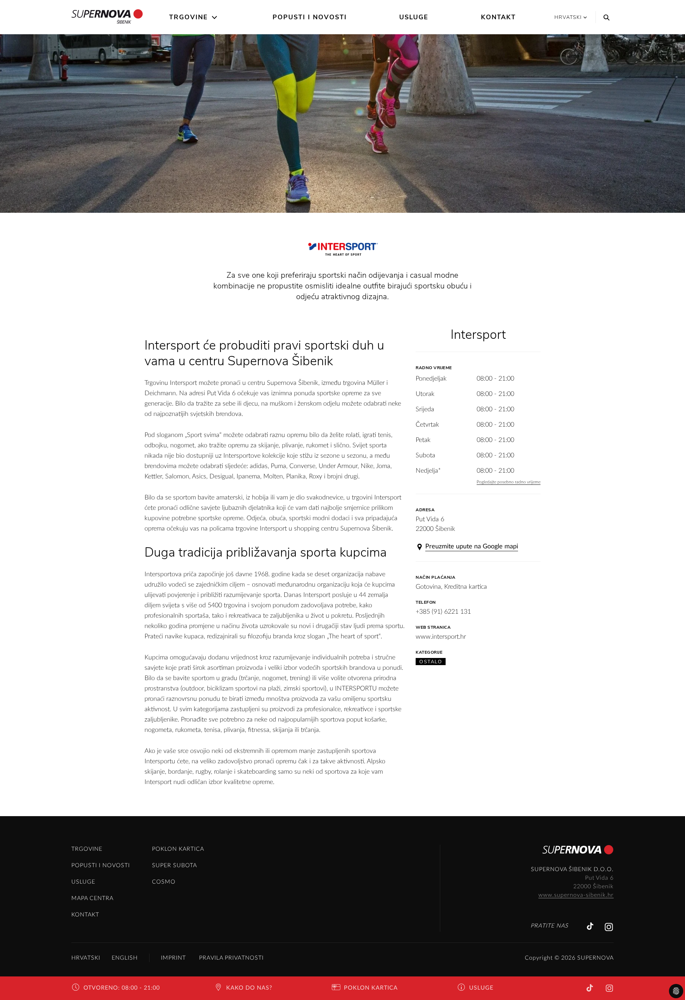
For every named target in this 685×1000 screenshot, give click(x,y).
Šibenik (124, 22)
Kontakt (498, 17)
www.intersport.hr (441, 637)
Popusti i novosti (310, 17)
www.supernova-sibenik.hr (576, 895)
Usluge (413, 17)
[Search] (605, 17)
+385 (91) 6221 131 (443, 612)
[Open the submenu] (214, 17)
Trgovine (188, 17)
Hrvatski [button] (568, 17)
